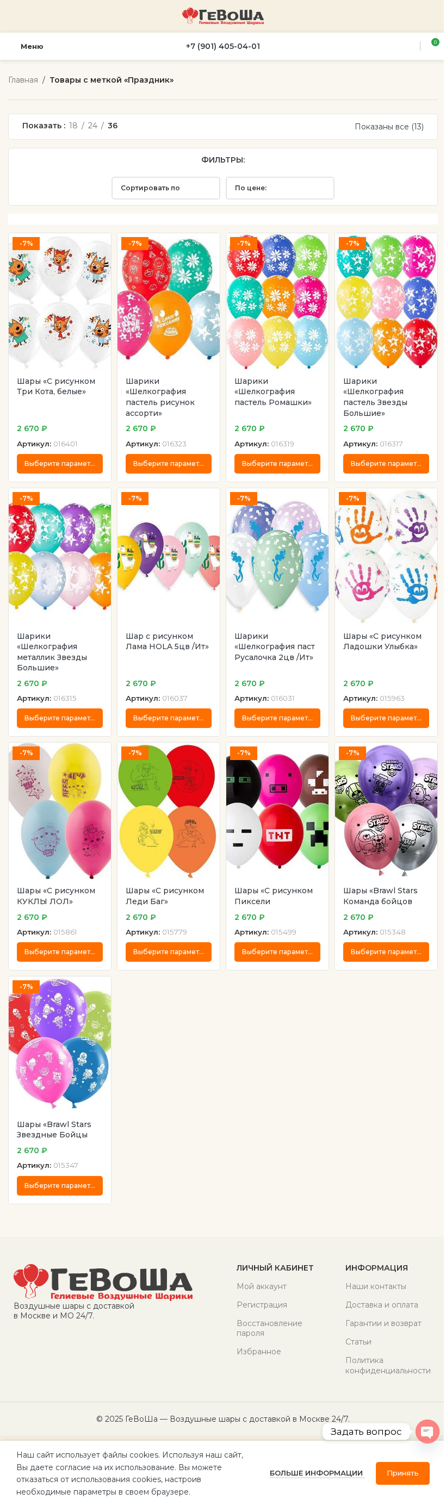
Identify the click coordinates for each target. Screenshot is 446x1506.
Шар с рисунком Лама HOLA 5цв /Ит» (167, 641)
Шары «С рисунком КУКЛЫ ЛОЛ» (56, 896)
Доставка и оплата (381, 1305)
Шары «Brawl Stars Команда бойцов (380, 896)
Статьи (358, 1342)
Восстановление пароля (269, 1328)
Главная (23, 80)
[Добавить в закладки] (101, 242)
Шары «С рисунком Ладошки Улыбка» (382, 641)
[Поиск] (410, 46)
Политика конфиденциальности (388, 1365)
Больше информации (317, 1472)
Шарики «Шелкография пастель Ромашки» (273, 391)
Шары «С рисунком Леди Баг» (165, 896)
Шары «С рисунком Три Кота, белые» (56, 386)
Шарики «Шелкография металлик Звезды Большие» (52, 652)
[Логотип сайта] (223, 16)
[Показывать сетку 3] (137, 126)
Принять (403, 1472)
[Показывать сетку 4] (155, 126)
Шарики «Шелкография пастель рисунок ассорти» (160, 397)
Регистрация (262, 1305)
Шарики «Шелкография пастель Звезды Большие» (375, 397)
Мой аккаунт (262, 1286)
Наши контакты (375, 1286)
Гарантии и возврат (383, 1323)
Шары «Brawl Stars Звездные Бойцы (54, 1129)
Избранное (259, 1351)
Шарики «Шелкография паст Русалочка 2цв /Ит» (274, 646)
